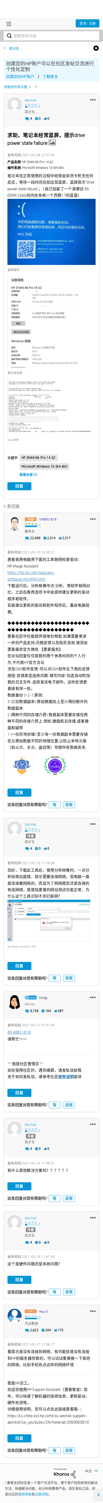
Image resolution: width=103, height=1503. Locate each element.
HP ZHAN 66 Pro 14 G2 (39, 457)
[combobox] (51, 36)
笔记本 (14, 48)
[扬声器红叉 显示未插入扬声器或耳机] (35, 87)
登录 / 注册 (88, 23)
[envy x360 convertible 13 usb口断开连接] (30, 87)
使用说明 (66, 1076)
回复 (19, 486)
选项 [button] (96, 48)
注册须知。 (43, 1494)
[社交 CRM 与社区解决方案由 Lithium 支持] (64, 1473)
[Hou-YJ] (14, 1316)
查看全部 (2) (28, 474)
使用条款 (25, 1494)
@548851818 (19, 1032)
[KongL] (14, 1002)
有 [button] (55, 804)
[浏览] (8, 24)
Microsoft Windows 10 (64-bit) (44, 466)
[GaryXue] (14, 104)
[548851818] (14, 523)
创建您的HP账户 (20, 77)
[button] (93, 99)
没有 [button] (69, 804)
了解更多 (50, 77)
